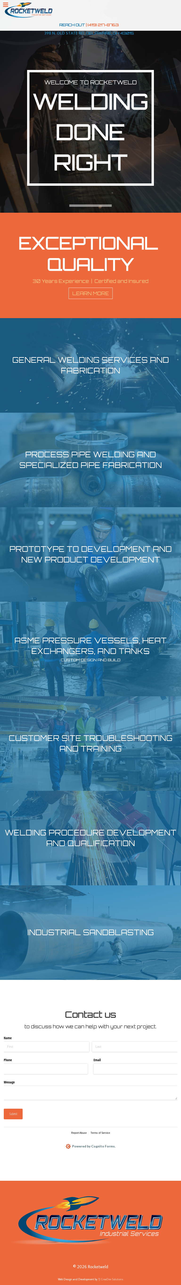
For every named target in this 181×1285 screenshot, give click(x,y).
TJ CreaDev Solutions (110, 1279)
